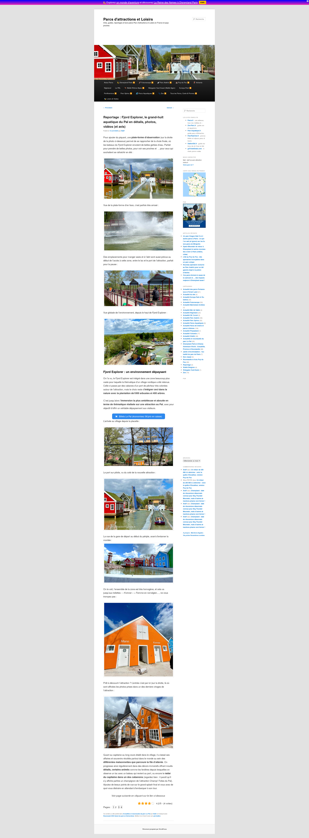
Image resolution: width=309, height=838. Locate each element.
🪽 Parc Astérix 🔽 (164, 82)
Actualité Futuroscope (191, 302)
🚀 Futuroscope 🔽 (146, 82)
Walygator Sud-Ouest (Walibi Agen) (161, 88)
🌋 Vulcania (197, 82)
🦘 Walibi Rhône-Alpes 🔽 (134, 88)
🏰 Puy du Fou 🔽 (182, 82)
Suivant (170, 108)
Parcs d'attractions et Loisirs (128, 19)
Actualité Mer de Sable (191, 310)
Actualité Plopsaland (191, 331)
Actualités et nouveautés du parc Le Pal (136, 814)
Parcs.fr (190, 120)
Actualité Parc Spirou (191, 320)
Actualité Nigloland (190, 313)
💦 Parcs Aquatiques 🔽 (145, 93)
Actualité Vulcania (190, 333)
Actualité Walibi (189, 336)
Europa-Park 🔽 (185, 88)
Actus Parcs (108, 82)
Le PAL (118, 88)
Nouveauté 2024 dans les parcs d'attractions (118, 816)
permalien (157, 816)
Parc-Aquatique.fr (194, 130)
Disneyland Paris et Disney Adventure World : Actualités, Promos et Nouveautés (194, 346)
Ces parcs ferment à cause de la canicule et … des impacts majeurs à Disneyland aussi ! (194, 277)
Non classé (187, 357)
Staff (122, 131)
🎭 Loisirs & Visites (111, 99)
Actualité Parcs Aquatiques (193, 323)
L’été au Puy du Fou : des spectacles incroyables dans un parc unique (193, 259)
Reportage (187, 365)
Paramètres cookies (197, 535)
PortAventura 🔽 (110, 93)
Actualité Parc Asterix (191, 318)
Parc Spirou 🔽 (126, 93)
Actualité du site (189, 294)
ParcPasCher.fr (193, 136)
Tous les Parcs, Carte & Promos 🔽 (183, 93)
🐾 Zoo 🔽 (162, 93)
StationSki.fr (192, 143)
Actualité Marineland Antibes (194, 305)
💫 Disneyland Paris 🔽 (126, 82)
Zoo (184, 372)
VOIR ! (202, 2)
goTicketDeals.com (195, 148)
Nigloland (107, 88)
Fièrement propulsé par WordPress (154, 829)
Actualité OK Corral (190, 315)
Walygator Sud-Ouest (191, 370)
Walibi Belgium (189, 367)
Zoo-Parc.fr (192, 125)
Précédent (107, 108)
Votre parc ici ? (188, 165)
